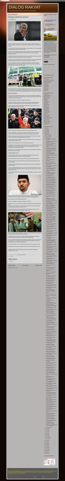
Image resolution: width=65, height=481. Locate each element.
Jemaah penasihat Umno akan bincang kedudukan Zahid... (51, 340)
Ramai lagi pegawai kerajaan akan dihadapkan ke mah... (51, 142)
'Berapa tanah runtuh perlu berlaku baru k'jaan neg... (50, 356)
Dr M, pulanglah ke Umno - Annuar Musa (50, 238)
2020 (46, 130)
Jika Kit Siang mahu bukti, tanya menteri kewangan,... (51, 342)
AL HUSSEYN (46, 89)
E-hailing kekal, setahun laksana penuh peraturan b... (51, 320)
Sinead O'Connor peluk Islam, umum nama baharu (50, 193)
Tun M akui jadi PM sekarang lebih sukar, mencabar (51, 252)
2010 (46, 450)
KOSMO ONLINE (46, 116)
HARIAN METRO (46, 102)
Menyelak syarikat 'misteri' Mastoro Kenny (50, 377)
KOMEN (11, 256)
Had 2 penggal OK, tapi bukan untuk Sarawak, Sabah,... (50, 177)
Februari (47, 437)
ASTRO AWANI (46, 94)
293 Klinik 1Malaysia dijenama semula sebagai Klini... (50, 263)
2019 (46, 132)
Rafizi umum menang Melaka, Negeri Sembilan (50, 338)
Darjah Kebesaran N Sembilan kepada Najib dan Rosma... (51, 219)
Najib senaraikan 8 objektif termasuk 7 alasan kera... (50, 345)
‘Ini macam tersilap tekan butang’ (50, 24)
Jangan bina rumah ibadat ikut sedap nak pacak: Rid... (51, 404)
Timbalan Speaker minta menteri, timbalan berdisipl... (51, 210)
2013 (46, 446)
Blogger (43, 477)
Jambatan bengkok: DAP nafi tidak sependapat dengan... (51, 388)
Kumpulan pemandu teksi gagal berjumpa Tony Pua (51, 420)
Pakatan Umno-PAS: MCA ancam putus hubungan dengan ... (51, 180)
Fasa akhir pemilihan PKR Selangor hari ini (50, 175)
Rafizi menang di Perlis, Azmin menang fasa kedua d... (50, 327)
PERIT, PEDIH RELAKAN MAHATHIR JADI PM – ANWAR (51, 305)
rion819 (35, 477)
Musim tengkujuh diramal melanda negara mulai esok (51, 203)
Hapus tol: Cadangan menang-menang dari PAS (51, 381)
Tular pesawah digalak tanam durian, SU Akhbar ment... (50, 372)
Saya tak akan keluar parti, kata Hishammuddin (51, 151)
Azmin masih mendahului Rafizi (51, 313)
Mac (46, 435)
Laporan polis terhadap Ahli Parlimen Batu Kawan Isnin (50, 329)
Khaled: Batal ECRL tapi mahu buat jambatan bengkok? (50, 358)
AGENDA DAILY (46, 109)
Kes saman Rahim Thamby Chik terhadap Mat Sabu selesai (51, 393)
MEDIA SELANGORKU (47, 95)
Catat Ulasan (11, 261)
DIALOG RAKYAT (25, 7)
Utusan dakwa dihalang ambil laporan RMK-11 (50, 409)
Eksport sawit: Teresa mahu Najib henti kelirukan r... (51, 245)
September (48, 427)
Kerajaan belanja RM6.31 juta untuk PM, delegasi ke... (50, 312)
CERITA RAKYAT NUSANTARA (49, 80)
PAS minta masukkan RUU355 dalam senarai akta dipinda (51, 182)
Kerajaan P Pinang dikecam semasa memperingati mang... (51, 318)
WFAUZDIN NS (46, 78)
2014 (46, 444)
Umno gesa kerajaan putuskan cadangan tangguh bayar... (51, 240)
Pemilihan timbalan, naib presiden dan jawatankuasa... (51, 354)
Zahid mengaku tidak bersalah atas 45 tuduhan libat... (51, 349)
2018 (46, 133)
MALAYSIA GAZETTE (47, 121)
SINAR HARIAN (46, 107)
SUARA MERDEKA (47, 111)
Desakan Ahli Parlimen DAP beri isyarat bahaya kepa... (51, 402)
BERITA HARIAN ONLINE (48, 117)
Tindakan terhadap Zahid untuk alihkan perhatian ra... (51, 400)
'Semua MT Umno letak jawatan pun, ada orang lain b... (51, 224)
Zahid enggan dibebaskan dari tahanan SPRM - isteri (51, 379)
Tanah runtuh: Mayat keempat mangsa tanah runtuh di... (50, 322)
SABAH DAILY (46, 100)
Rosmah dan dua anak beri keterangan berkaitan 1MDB (51, 212)
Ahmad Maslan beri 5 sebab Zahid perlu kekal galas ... (51, 201)
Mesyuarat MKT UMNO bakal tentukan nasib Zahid (50, 416)
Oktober (47, 137)
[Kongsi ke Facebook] (32, 254)
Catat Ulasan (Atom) (14, 267)
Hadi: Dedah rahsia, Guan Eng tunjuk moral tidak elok (51, 190)
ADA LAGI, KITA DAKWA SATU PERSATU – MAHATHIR (51, 206)
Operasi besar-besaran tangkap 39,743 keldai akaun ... (51, 285)
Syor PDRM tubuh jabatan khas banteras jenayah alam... (51, 184)
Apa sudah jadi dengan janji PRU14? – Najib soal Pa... (50, 418)
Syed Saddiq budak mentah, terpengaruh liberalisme (50, 173)
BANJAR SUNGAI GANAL (48, 81)
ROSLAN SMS (46, 86)
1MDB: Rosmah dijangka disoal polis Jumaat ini (51, 242)
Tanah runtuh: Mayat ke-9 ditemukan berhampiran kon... (51, 290)
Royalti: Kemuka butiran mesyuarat (49, 300)
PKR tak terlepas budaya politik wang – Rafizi (51, 164)
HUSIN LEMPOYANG (47, 82)
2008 (46, 453)
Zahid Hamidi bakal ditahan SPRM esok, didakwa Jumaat (51, 425)
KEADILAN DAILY (47, 98)
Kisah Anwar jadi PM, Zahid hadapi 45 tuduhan (50, 281)
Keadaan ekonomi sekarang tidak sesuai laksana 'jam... (51, 386)
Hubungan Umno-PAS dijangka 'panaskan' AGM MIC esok (51, 217)
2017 (46, 440)
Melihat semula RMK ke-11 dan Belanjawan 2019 (51, 222)
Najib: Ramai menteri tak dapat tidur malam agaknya (51, 276)
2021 (46, 129)
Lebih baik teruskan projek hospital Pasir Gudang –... (50, 423)
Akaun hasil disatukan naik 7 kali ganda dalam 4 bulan (51, 363)
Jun (46, 431)
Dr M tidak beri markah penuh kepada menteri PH (50, 316)
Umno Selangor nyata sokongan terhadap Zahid (51, 395)
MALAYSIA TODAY (47, 122)
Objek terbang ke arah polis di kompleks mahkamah (50, 368)
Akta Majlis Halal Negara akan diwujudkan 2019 (50, 258)
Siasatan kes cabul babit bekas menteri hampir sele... (51, 144)
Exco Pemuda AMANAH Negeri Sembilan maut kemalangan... (51, 148)
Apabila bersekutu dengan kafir (51, 331)
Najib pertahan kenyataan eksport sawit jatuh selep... (51, 247)
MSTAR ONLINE (46, 104)
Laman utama (25, 265)
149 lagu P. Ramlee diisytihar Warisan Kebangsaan (50, 413)
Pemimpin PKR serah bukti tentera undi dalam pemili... (51, 249)
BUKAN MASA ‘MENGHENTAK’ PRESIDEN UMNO (51, 208)
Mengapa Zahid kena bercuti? (50, 194)
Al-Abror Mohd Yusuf (12, 19)
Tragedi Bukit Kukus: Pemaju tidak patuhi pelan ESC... (51, 261)
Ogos (47, 428)
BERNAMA (45, 99)
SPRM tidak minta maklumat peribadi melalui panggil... (50, 254)
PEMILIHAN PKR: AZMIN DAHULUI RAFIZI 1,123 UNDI (51, 303)
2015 (46, 443)
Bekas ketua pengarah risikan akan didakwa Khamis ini (50, 278)
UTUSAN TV (46, 113)
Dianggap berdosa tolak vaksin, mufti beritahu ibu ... (51, 335)
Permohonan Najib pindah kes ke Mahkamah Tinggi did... (51, 226)
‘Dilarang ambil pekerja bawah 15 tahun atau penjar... (51, 407)
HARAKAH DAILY (46, 108)
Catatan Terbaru (11, 265)
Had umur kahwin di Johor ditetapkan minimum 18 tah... (51, 199)
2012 (46, 447)
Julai (47, 430)
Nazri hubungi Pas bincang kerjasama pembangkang (50, 153)
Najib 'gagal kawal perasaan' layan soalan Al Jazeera (51, 233)
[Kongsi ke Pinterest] (33, 254)
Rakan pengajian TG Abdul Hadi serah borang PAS (51, 384)
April (47, 434)
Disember (47, 134)
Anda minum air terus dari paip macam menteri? (51, 365)
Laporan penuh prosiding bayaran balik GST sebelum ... (51, 256)
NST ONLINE (46, 103)
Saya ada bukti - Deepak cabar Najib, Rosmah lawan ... (51, 370)
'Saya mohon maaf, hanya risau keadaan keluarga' (51, 231)
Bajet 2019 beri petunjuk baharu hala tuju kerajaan (51, 307)
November (47, 136)
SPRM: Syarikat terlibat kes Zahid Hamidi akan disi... (51, 333)
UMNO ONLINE (46, 120)
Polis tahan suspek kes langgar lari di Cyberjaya (51, 347)
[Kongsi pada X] (31, 254)
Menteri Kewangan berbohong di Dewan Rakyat (51, 287)
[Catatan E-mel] (28, 254)
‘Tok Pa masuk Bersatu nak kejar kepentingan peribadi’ (51, 187)
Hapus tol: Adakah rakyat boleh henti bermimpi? (51, 397)
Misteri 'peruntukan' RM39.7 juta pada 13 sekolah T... (51, 215)
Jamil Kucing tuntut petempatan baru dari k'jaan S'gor (51, 268)
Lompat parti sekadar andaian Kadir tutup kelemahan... (50, 168)
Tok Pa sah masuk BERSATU (50, 188)
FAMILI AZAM (46, 87)
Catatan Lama (38, 265)
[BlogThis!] (31, 254)
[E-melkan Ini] (30, 254)
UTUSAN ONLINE (47, 118)
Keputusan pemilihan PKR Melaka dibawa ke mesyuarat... (51, 310)
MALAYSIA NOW (46, 112)
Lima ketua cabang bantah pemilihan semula (50, 283)
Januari (47, 438)
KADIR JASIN (46, 90)
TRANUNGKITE (46, 85)
